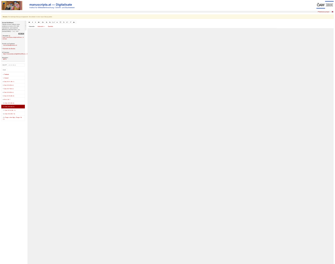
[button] (29, 22)
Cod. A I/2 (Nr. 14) (9, 114)
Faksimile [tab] (32, 26)
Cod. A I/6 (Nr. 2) (8, 85)
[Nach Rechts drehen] (67, 22)
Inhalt (4, 70)
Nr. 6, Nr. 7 (6, 99)
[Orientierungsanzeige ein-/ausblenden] (57, 22)
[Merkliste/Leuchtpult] (70, 22)
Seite (3, 65)
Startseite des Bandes (9, 48)
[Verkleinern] (46, 22)
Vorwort (6, 78)
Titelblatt (6, 74)
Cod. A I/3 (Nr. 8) (8, 103)
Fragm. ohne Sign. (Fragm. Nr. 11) (12, 118)
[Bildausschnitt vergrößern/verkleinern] (53, 22)
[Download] (74, 22)
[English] (332, 12)
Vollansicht (41, 26)
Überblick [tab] (50, 26)
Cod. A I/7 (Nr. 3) (8, 89)
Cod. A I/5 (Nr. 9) (8, 106)
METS (4, 59)
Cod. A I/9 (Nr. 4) (8, 92)
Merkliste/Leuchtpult (324, 12)
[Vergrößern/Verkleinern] (43, 22)
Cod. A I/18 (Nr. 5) (8, 96)
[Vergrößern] (50, 22)
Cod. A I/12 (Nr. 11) (9, 110)
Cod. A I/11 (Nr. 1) (8, 81)
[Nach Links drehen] (63, 22)
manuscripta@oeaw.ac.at (10, 45)
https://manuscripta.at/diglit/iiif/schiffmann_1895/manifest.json (20, 54)
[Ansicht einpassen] (60, 22)
